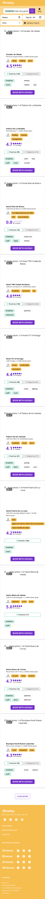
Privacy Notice (7, 826)
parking (27, 463)
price (35, 467)
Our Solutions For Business (11, 888)
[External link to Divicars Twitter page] (29, 856)
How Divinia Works (8, 885)
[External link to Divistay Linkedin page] (10, 819)
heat (33, 159)
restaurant (9, 315)
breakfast (9, 81)
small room (28, 237)
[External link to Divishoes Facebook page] (18, 850)
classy (16, 241)
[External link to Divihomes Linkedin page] (24, 868)
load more (22, 796)
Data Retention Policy (9, 830)
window (27, 81)
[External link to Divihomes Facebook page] (18, 868)
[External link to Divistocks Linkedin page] (24, 862)
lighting (35, 389)
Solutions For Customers (11, 891)
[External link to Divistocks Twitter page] (29, 862)
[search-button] (32, 11)
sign (34, 85)
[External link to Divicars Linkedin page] (24, 856)
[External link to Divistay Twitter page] (16, 819)
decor (16, 467)
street (26, 770)
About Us (5, 883)
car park (27, 163)
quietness (27, 311)
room (8, 85)
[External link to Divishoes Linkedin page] (24, 850)
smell (26, 159)
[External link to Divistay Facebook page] (5, 819)
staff (7, 163)
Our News (5, 893)
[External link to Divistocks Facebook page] (18, 862)
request (27, 85)
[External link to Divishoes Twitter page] (29, 850)
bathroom (27, 700)
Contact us (6, 834)
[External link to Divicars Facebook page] (18, 856)
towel (26, 389)
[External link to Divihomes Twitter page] (29, 868)
